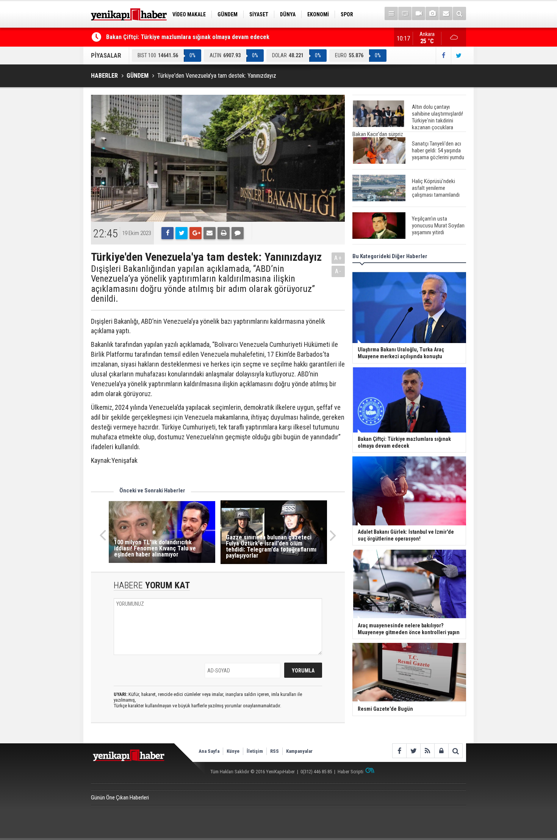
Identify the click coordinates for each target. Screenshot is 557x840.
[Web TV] (418, 13)
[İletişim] (445, 13)
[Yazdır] (223, 233)
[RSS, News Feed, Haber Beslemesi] (427, 750)
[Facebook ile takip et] (443, 55)
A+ (338, 258)
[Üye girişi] (441, 750)
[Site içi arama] (459, 13)
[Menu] (391, 13)
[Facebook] (167, 233)
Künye (233, 751)
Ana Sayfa (209, 751)
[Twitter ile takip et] (458, 55)
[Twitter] (181, 233)
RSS (274, 751)
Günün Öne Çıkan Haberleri (120, 797)
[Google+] (195, 233)
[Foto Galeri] (432, 13)
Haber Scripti (350, 771)
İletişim (255, 751)
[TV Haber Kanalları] (404, 13)
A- (338, 271)
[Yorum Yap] (238, 233)
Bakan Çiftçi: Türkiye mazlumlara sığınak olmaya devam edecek (187, 37)
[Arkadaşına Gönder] (209, 233)
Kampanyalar (299, 751)
